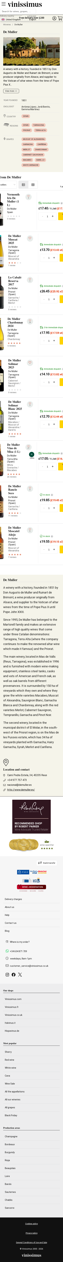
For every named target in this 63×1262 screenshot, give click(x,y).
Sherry (8, 1052)
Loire (7, 1176)
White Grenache (30, 165)
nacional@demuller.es (19, 784)
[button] (54, 18)
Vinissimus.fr (12, 1007)
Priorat (27, 130)
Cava (7, 1075)
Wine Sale (10, 1083)
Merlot (26, 150)
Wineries (7, 24)
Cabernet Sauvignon (33, 155)
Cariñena (41, 144)
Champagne (11, 1136)
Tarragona (38, 125)
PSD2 (25, 872)
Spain (25, 116)
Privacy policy (31, 1233)
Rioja (7, 1160)
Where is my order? (20, 942)
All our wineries (12, 1099)
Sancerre (9, 1208)
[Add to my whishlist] (30, 238)
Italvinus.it (10, 1023)
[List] (23, 185)
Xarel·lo (40, 160)
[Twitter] (20, 975)
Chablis (8, 1200)
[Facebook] (14, 975)
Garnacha (28, 144)
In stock (47, 495)
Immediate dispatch (52, 203)
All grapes (10, 1107)
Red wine (9, 1060)
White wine (10, 1067)
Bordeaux (10, 1144)
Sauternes (10, 1192)
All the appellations (15, 1091)
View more (9, 91)
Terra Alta (40, 130)
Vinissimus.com (13, 999)
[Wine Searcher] (31, 845)
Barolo (8, 1184)
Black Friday (11, 1115)
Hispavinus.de (12, 1031)
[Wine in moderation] (31, 888)
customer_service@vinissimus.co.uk (29, 966)
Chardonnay (41, 150)
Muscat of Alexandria (33, 139)
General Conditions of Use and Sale (31, 1242)
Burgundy (10, 1152)
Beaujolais (10, 1168)
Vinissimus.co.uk (13, 1015)
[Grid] (33, 185)
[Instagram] (8, 975)
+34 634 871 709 (18, 951)
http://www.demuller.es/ (21, 789)
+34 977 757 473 (17, 780)
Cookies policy (31, 1224)
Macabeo (27, 160)
